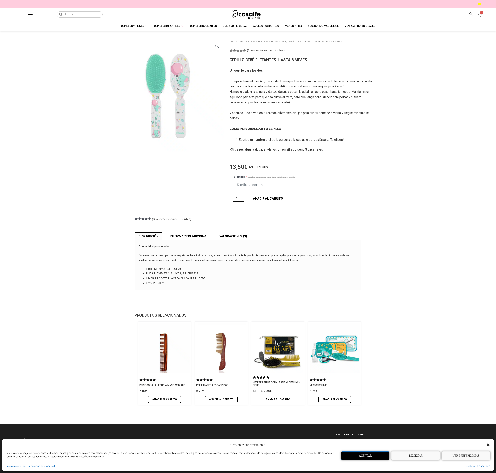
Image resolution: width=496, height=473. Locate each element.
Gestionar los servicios (478, 465)
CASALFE (242, 41)
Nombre (264, 176)
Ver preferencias (466, 455)
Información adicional (189, 236)
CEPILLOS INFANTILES (167, 25)
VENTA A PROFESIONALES (360, 25)
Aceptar (365, 455)
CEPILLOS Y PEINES (132, 25)
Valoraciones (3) (233, 236)
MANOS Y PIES (293, 25)
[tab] (148, 236)
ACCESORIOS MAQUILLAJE (323, 25)
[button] (488, 445)
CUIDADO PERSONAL (235, 25)
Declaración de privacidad (41, 465)
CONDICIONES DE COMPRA (348, 434)
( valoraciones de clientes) (266, 50)
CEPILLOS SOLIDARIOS (203, 25)
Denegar (415, 455)
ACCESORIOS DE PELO (266, 25)
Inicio (232, 41)
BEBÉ (291, 41)
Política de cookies (16, 465)
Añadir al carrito (268, 198)
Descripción (148, 236)
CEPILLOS (255, 41)
